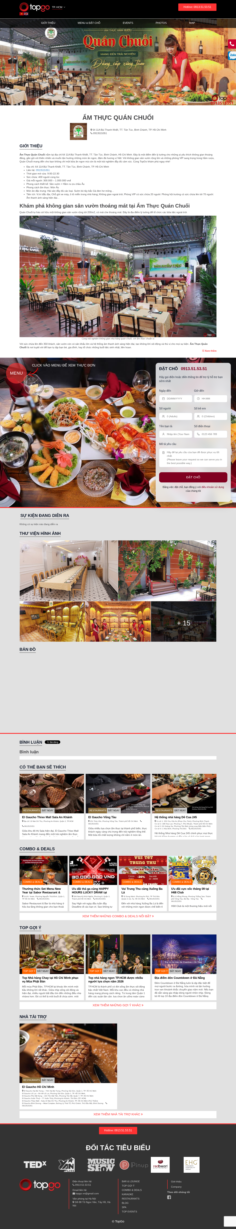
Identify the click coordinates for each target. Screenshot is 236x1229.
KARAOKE (127, 1194)
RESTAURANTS (31, 810)
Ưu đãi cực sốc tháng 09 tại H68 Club (190, 890)
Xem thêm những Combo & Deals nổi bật (117, 916)
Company (176, 1186)
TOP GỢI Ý (29, 971)
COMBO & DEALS (132, 1190)
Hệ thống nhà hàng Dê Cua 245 (176, 817)
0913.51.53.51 (194, 368)
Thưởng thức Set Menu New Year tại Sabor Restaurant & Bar (41, 892)
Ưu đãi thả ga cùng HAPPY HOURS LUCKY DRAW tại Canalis (90, 892)
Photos (161, 22)
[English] (26, 13)
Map (192, 22)
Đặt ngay (47, 810)
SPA (124, 1207)
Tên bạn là (165, 426)
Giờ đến (199, 390)
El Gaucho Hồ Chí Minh (38, 1087)
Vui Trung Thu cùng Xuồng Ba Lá (141, 890)
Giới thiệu (48, 22)
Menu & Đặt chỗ (89, 22)
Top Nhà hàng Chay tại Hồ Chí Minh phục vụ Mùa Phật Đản (50, 979)
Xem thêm (210, 350)
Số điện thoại (202, 426)
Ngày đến (165, 390)
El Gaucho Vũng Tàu (102, 817)
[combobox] (59, 7)
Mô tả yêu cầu (167, 444)
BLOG (125, 1203)
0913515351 (99, 133)
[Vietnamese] (22, 13)
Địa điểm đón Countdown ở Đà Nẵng (180, 978)
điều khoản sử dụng (213, 487)
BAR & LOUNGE (131, 1181)
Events (128, 22)
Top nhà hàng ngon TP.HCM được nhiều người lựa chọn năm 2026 (115, 979)
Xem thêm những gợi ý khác (117, 1005)
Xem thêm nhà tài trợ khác (117, 1114)
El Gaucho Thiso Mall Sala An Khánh (47, 817)
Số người (165, 408)
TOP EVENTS (129, 1211)
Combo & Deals (32, 882)
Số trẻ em (200, 408)
